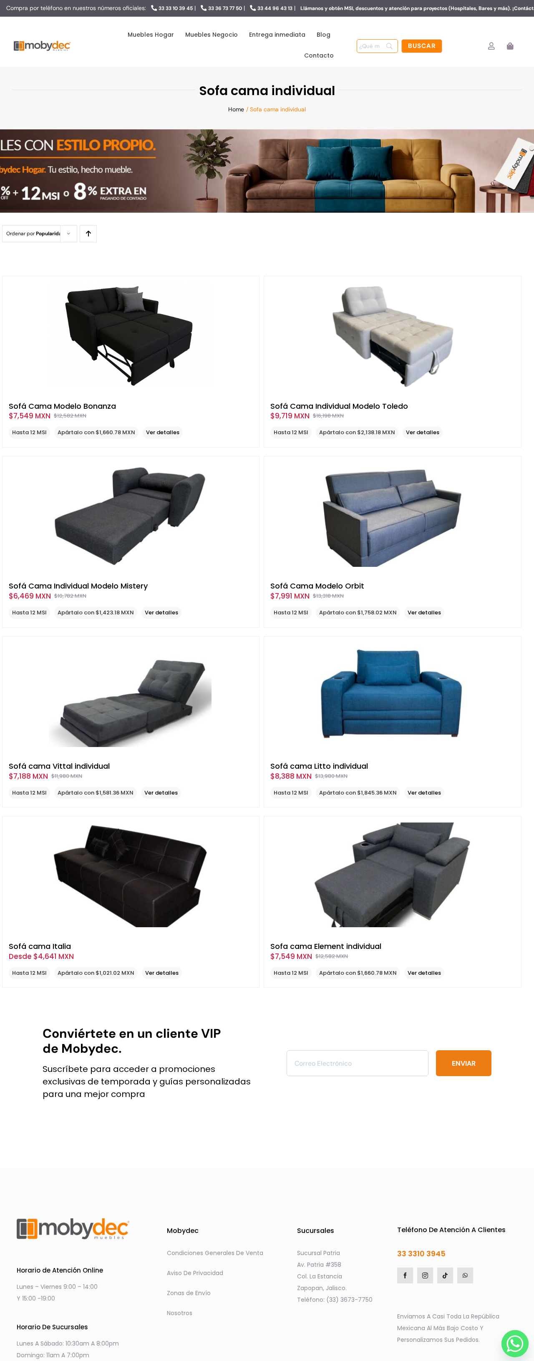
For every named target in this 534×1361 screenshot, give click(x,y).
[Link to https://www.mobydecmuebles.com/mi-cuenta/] (491, 46)
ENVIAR (464, 1063)
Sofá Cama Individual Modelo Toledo (339, 406)
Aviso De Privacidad (195, 1273)
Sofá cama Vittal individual (59, 766)
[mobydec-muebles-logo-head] (42, 41)
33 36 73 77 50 (225, 8)
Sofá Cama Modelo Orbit (317, 586)
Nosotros (179, 1313)
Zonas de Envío (189, 1293)
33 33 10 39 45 (176, 8)
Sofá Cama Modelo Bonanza (62, 406)
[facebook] (405, 1275)
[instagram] (425, 1275)
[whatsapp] (465, 1275)
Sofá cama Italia (40, 946)
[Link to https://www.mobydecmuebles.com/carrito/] (510, 46)
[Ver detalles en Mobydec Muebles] (131, 334)
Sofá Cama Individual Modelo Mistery (78, 586)
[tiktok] (445, 1275)
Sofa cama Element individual (325, 946)
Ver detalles (162, 432)
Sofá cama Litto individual (319, 766)
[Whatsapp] (512, 1341)
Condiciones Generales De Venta (215, 1253)
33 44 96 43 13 (274, 8)
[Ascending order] (88, 234)
